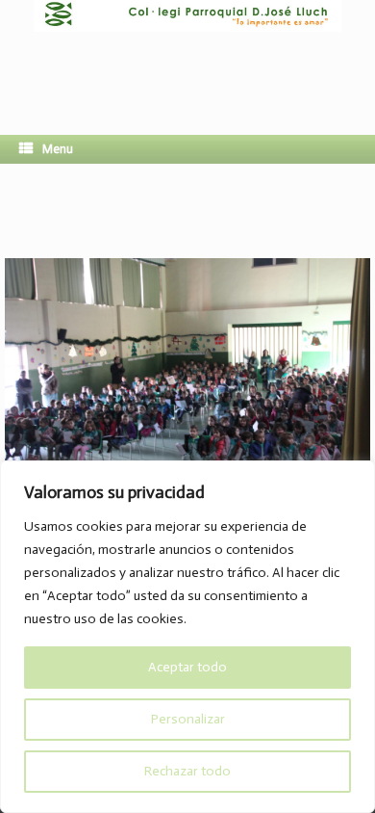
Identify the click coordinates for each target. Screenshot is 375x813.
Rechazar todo (187, 771)
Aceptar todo (187, 667)
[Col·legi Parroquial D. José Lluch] (187, 53)
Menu (57, 149)
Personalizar (188, 719)
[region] (187, 636)
